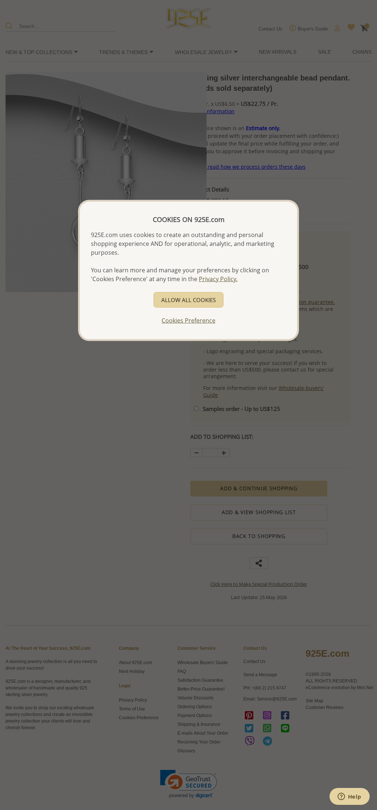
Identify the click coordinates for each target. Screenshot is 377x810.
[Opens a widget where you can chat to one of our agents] (349, 797)
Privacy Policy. (218, 279)
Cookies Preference (188, 320)
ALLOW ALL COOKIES (188, 300)
